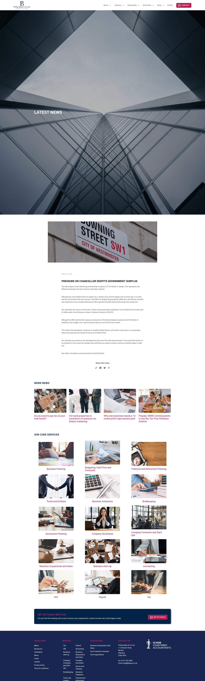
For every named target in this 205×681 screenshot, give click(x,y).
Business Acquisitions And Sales (100, 647)
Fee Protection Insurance (99, 651)
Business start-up (66, 653)
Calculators (38, 652)
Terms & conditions (41, 668)
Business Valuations (79, 673)
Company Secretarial (80, 661)
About (36, 646)
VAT (64, 649)
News (36, 655)
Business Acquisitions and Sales (80, 654)
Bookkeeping (68, 672)
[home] (37, 5)
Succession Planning (80, 667)
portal (170, 5)
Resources (38, 649)
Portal (36, 659)
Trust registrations (97, 655)
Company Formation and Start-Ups (67, 664)
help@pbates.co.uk (130, 663)
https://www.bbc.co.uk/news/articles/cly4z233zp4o (84, 353)
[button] (107, 5)
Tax (64, 646)
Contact (37, 662)
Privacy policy (39, 665)
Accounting (80, 649)
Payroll (78, 646)
